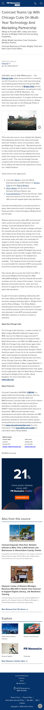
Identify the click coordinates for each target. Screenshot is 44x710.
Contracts (27, 656)
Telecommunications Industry (9, 637)
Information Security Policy (15, 700)
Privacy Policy (27, 697)
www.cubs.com (8, 379)
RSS (37, 700)
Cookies (22, 703)
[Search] (41, 3)
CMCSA (30, 392)
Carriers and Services (31, 636)
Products (21, 678)
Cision (26, 706)
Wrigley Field (28, 86)
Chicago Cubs (7, 78)
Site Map (30, 700)
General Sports (7, 656)
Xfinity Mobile (11, 188)
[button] (22, 120)
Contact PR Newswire (21, 676)
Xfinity (17, 180)
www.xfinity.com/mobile (25, 428)
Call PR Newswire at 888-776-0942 (22, 689)
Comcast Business (13, 193)
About (22, 681)
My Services (20, 683)
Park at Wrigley (23, 185)
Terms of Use (15, 697)
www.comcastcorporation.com (18, 425)
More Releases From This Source (14, 609)
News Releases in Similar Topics (13, 661)
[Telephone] (35, 3)
